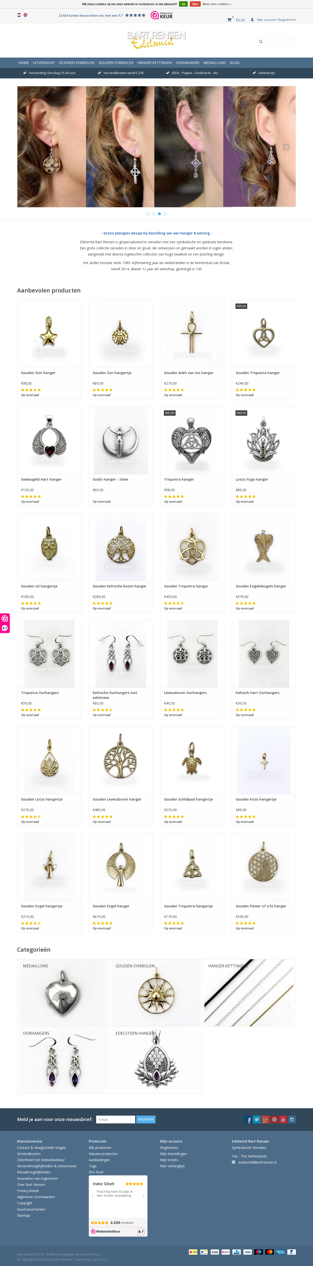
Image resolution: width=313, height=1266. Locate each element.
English (25, 15)
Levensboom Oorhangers (185, 692)
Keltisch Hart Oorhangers (257, 692)
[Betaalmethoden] (192, 1252)
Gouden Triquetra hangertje (188, 906)
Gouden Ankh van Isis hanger (188, 372)
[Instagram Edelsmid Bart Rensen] (292, 1119)
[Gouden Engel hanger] (121, 867)
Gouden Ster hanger (38, 372)
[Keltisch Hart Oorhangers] (264, 653)
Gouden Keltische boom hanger (119, 586)
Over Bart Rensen (31, 1184)
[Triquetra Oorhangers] (49, 653)
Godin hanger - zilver (110, 479)
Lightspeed (100, 1259)
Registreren (169, 1147)
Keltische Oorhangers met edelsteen (115, 695)
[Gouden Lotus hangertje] (49, 760)
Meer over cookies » (217, 4)
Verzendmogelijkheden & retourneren (47, 1166)
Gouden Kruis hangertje (256, 799)
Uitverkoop (44, 62)
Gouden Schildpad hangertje (188, 799)
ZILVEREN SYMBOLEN (76, 62)
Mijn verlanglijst (172, 1166)
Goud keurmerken (31, 1209)
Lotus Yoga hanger (252, 479)
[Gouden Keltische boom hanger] (121, 547)
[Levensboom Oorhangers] (192, 653)
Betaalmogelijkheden (34, 1172)
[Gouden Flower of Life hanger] (264, 867)
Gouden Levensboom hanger (117, 799)
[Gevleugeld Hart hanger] (49, 440)
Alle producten (100, 1147)
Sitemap (23, 1215)
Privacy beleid (28, 1190)
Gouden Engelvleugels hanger (261, 586)
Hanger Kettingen (154, 62)
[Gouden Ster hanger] (49, 333)
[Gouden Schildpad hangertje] (192, 760)
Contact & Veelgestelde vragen (41, 1147)
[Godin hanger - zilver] (121, 440)
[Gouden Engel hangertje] (49, 867)
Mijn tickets (169, 1159)
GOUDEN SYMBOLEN (116, 62)
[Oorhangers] (156, 146)
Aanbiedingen (99, 1159)
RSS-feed (96, 1172)
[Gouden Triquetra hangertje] (192, 867)
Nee (195, 4)
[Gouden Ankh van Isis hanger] (192, 333)
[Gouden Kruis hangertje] (264, 760)
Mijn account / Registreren (276, 19)
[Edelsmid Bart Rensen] (156, 40)
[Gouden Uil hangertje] (49, 547)
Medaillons (214, 62)
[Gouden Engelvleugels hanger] (264, 547)
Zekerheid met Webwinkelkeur (41, 1159)
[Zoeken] (259, 42)
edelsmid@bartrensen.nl (258, 1162)
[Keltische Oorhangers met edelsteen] (121, 653)
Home (24, 62)
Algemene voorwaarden (36, 1196)
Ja (183, 4)
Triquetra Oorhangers (40, 692)
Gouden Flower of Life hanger (261, 906)
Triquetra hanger (179, 479)
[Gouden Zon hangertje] (121, 333)
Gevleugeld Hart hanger (41, 479)
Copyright (24, 1203)
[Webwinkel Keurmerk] (162, 15)
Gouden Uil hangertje (39, 586)
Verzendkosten (29, 1153)
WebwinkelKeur (90, 1254)
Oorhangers (187, 62)
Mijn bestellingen (173, 1153)
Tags (93, 1166)
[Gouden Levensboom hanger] (121, 760)
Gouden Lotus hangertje (42, 799)
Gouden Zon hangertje (112, 372)
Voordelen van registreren (37, 1178)
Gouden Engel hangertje (41, 906)
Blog (234, 62)
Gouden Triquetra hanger (258, 372)
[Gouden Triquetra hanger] (192, 547)
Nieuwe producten (103, 1153)
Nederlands (19, 15)
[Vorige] (26, 147)
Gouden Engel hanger (111, 906)
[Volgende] (286, 147)
